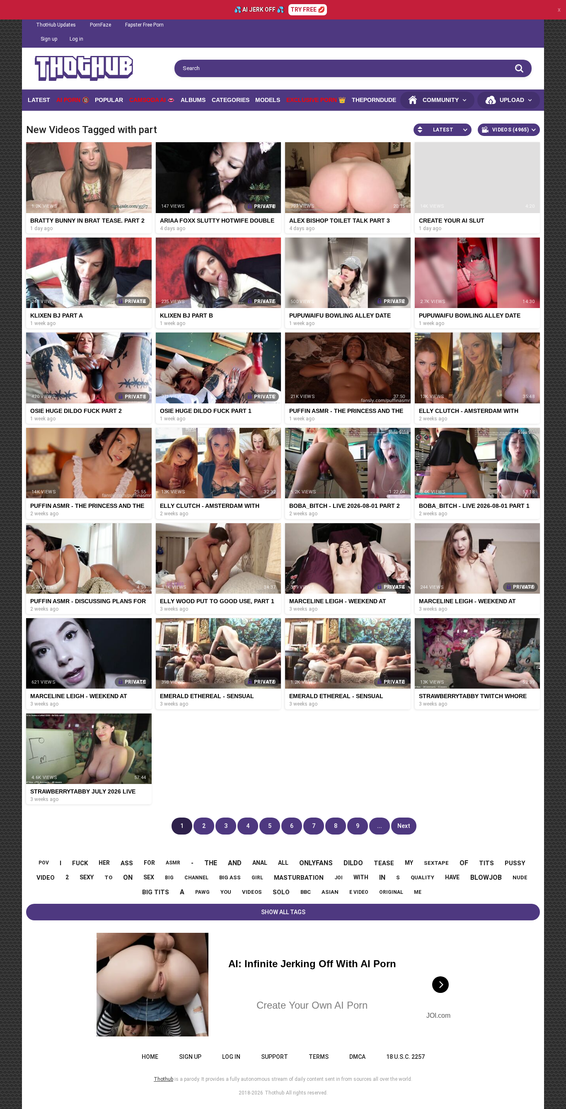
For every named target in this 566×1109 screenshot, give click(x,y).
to (108, 877)
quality (422, 877)
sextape (436, 863)
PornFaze (100, 25)
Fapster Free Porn (144, 25)
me (417, 892)
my (409, 862)
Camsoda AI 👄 (151, 100)
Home (150, 1056)
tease (384, 863)
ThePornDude (374, 100)
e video (358, 892)
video (45, 877)
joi (338, 878)
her (104, 862)
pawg (202, 892)
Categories (230, 100)
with (360, 877)
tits (486, 863)
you (225, 892)
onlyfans (316, 863)
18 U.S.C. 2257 (405, 1056)
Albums (193, 100)
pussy (515, 863)
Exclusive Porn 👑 (316, 100)
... (379, 826)
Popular (109, 100)
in (382, 877)
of (464, 863)
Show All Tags (283, 912)
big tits (155, 892)
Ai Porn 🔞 (72, 100)
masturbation (299, 877)
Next (403, 826)
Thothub (274, 1093)
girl (257, 878)
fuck (80, 863)
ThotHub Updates (56, 25)
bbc (305, 892)
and (235, 863)
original (391, 892)
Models (267, 100)
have (452, 877)
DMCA (357, 1056)
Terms (319, 1056)
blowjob (486, 877)
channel (196, 878)
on (128, 877)
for (149, 862)
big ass (230, 877)
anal (259, 862)
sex (148, 877)
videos (252, 892)
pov (44, 863)
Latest (39, 100)
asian (330, 892)
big (169, 878)
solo (281, 892)
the (210, 863)
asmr (173, 863)
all (283, 862)
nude (520, 877)
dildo (353, 863)
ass (127, 863)
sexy (87, 877)
